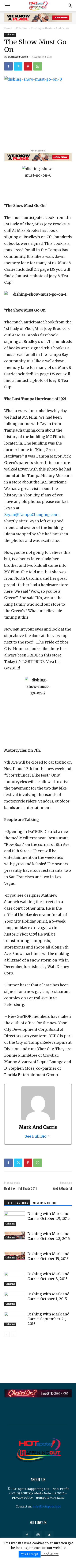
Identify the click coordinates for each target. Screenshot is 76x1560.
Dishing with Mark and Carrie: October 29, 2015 (48, 1216)
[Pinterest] (28, 66)
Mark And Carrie (18, 56)
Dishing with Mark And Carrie (50, 28)
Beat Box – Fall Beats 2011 (20, 1188)
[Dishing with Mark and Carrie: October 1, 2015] (14, 1299)
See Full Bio (35, 1136)
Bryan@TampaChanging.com (31, 514)
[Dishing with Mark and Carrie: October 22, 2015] (14, 1236)
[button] (7, 5)
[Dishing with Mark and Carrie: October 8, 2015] (14, 1279)
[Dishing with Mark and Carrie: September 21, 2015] (14, 1319)
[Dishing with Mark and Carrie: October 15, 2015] (14, 1256)
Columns (21, 28)
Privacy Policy (22, 1498)
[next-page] (13, 1334)
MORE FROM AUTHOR (44, 1203)
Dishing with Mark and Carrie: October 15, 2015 (48, 1256)
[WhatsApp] (37, 66)
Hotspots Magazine (50, 1498)
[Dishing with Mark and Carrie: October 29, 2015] (14, 1218)
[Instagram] (38, 1535)
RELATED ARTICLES (17, 1203)
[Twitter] (18, 66)
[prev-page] (7, 1334)
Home (8, 28)
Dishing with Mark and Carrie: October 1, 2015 (48, 1296)
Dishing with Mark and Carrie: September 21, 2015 (48, 1319)
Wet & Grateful (62, 1188)
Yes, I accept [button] (29, 1554)
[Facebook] (8, 66)
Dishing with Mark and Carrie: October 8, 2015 (48, 1276)
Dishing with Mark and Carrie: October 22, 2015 (48, 1236)
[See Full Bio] (49, 1136)
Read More (50, 1554)
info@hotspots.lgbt (47, 1506)
